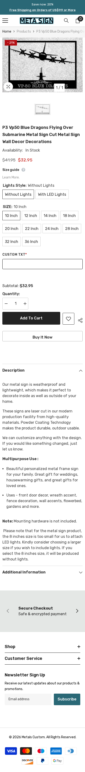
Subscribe (67, 699)
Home (6, 32)
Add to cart (31, 318)
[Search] (66, 20)
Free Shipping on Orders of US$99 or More (42, 10)
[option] (42, 65)
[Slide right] (77, 611)
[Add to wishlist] (68, 319)
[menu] (5, 20)
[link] (42, 611)
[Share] (78, 320)
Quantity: (11, 294)
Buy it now (42, 337)
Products (24, 32)
